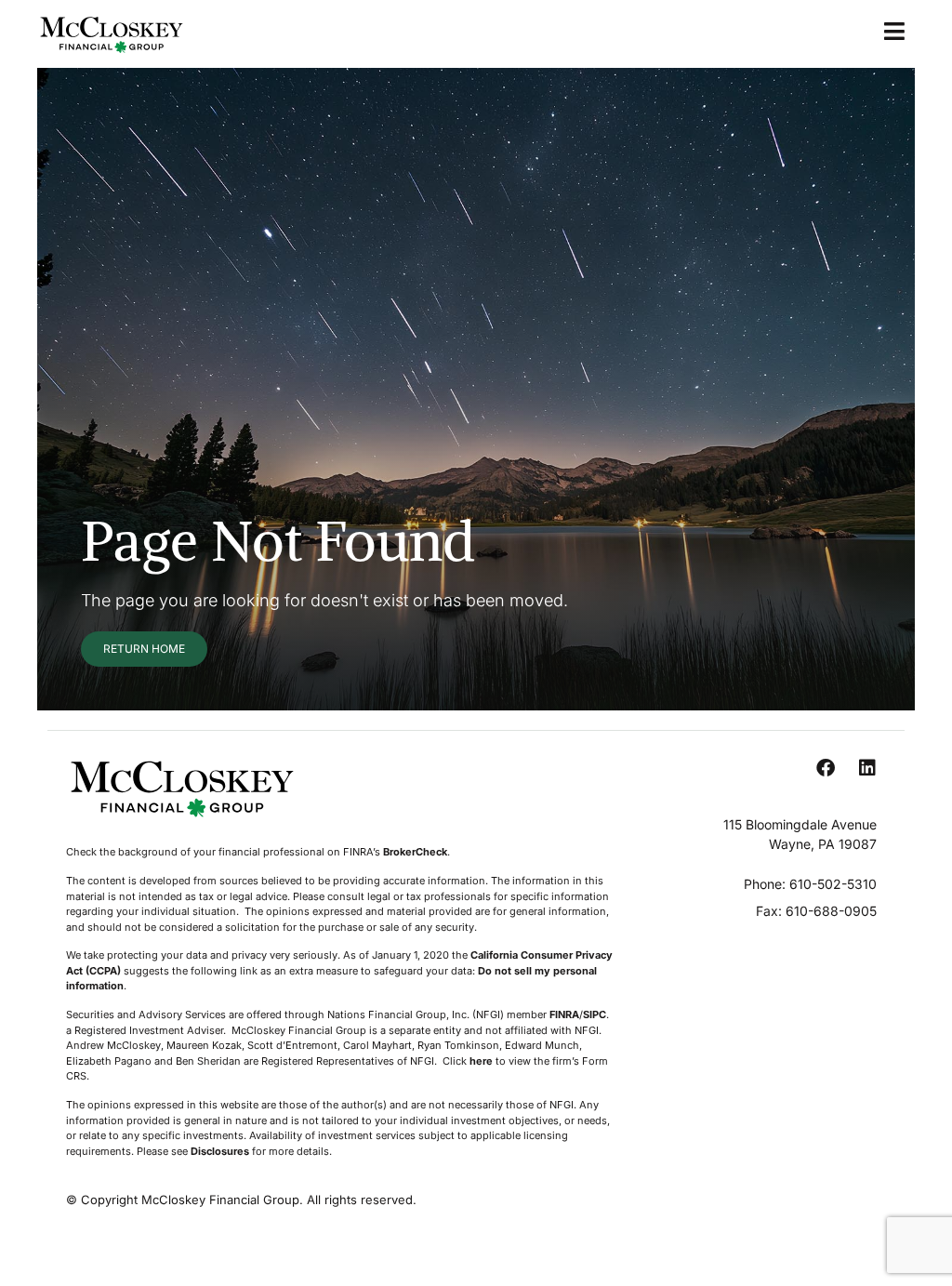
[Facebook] (825, 768)
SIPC (594, 1014)
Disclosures (220, 1151)
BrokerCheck (415, 851)
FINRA (564, 1014)
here (481, 1060)
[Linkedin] (867, 768)
